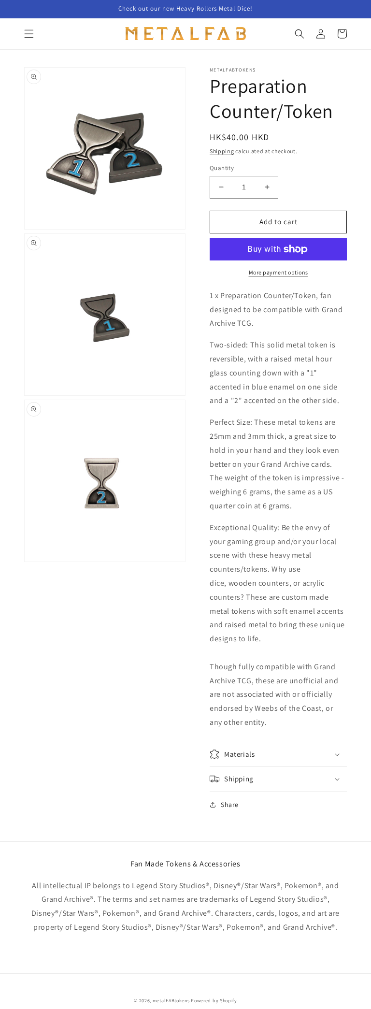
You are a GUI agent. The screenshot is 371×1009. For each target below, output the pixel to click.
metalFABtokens (171, 1000)
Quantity (222, 168)
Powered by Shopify (214, 1000)
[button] (29, 33)
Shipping (222, 151)
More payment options (278, 272)
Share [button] (230, 804)
